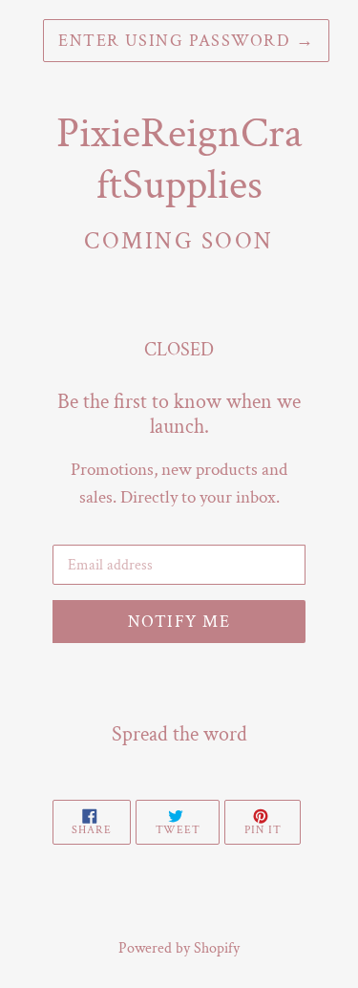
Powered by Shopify (179, 948)
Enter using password (186, 41)
